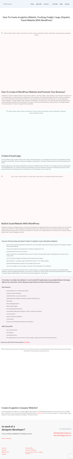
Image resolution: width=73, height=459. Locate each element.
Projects (4, 450)
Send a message (6, 438)
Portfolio (27, 342)
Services (4, 448)
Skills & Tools (5, 452)
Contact (4, 454)
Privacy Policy (29, 448)
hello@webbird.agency (62, 433)
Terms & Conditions (30, 450)
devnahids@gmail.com (62, 435)
